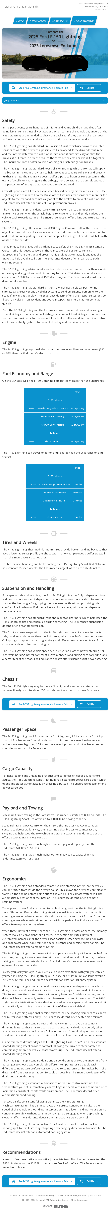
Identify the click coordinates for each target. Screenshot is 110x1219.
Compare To (60, 21)
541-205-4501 (101, 9)
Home (20, 21)
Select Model (38, 21)
